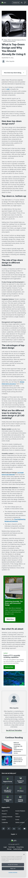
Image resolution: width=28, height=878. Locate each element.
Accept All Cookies (13, 864)
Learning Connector (7, 816)
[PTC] (14, 840)
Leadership (5, 822)
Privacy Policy (20, 847)
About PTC (5, 811)
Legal (5, 847)
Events (17, 819)
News (17, 813)
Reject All (12, 868)
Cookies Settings (17, 849)
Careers (4, 819)
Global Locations (20, 822)
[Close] (24, 854)
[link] (9, 667)
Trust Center (11, 847)
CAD (7, 89)
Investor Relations (20, 811)
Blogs (5, 39)
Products (4, 813)
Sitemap (9, 849)
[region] (13, 864)
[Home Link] (2, 40)
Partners (17, 816)
